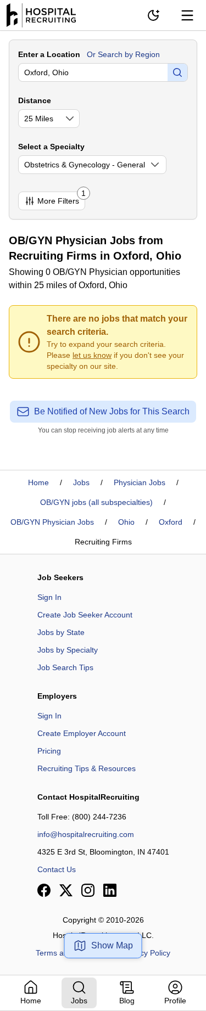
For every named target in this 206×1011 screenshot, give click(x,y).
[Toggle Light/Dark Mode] (153, 15)
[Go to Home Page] (41, 15)
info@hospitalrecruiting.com (85, 834)
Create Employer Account (81, 733)
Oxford (170, 522)
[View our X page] (66, 890)
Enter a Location (49, 54)
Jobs (81, 482)
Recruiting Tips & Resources (86, 768)
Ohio (126, 522)
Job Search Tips (65, 667)
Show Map (112, 945)
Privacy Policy (146, 952)
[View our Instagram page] (87, 890)
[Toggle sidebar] (187, 15)
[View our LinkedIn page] (109, 890)
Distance (34, 100)
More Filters (61, 198)
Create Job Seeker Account (84, 614)
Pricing (49, 750)
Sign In (49, 597)
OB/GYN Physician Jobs (52, 522)
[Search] (177, 72)
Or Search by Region (123, 54)
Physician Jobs (139, 482)
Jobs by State (61, 632)
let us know (92, 355)
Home (38, 482)
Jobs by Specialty (67, 649)
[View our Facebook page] (44, 890)
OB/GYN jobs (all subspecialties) (96, 502)
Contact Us (56, 869)
